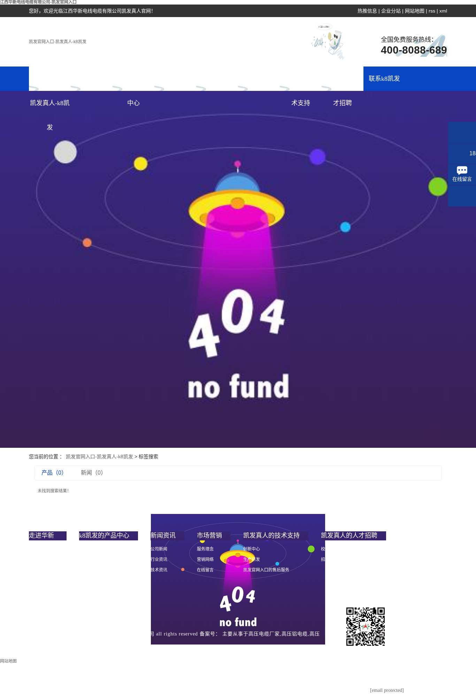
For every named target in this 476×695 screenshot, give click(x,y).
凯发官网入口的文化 (48, 570)
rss (432, 11)
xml (443, 11)
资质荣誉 (37, 580)
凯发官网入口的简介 (48, 549)
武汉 (74, 648)
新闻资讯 (175, 78)
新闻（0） (93, 473)
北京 (98, 648)
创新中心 (251, 549)
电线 (83, 549)
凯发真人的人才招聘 (342, 83)
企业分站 (391, 11)
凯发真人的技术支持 (301, 83)
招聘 (325, 559)
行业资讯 (159, 559)
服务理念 (205, 549)
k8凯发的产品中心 (133, 83)
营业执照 (149, 648)
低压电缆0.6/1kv (93, 559)
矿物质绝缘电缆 (93, 580)
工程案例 (258, 78)
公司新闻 (159, 549)
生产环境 (37, 601)
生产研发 (251, 559)
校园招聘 (329, 549)
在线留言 (205, 570)
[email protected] (387, 690)
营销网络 (205, 559)
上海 (86, 648)
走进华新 (91, 78)
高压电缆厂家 (264, 634)
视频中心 (37, 590)
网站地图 (414, 11)
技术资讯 (159, 570)
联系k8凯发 (384, 78)
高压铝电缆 (295, 634)
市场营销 (217, 78)
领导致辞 (37, 559)
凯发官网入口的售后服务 (266, 570)
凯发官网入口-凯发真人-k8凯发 (57, 41)
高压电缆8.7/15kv (94, 570)
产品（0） (54, 473)
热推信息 (367, 11)
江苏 (123, 648)
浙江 (111, 648)
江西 (62, 648)
